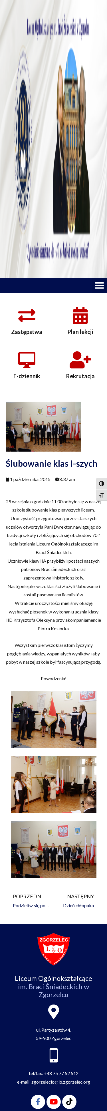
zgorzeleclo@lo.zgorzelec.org (60, 1081)
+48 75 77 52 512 (61, 1073)
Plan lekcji (80, 331)
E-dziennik (26, 376)
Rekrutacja (80, 376)
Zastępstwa (26, 331)
